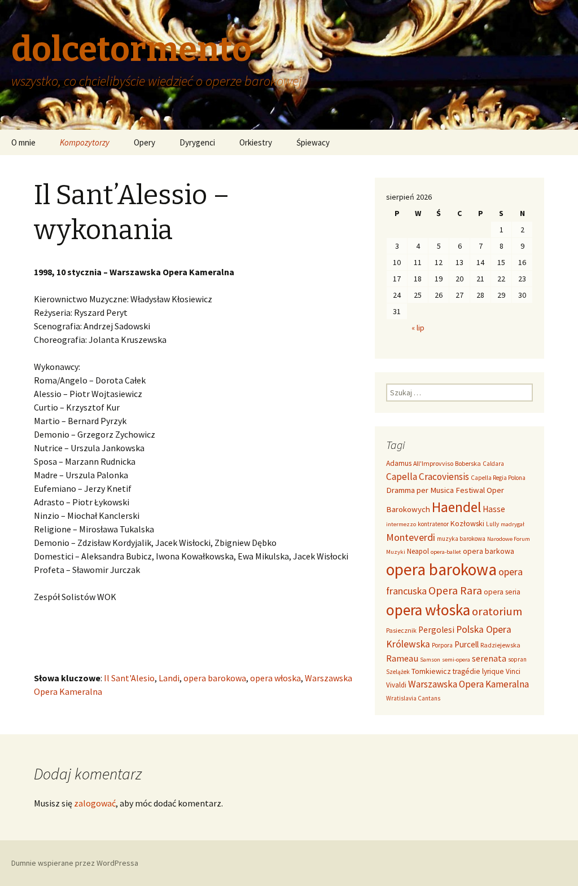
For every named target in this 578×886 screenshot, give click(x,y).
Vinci (513, 671)
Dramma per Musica (420, 489)
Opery (144, 142)
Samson (430, 659)
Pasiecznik (401, 630)
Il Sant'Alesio (129, 678)
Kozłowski (467, 523)
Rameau (402, 658)
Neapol (418, 551)
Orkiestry (255, 142)
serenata (489, 658)
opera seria (502, 592)
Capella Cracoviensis (427, 476)
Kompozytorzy (85, 142)
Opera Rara (455, 590)
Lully (492, 524)
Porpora (442, 645)
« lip (417, 328)
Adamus (398, 463)
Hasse (494, 509)
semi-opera (456, 659)
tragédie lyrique (478, 671)
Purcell (466, 644)
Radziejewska (500, 645)
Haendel (456, 507)
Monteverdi (410, 537)
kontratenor (433, 524)
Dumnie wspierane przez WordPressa (74, 863)
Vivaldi (396, 685)
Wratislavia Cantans (413, 698)
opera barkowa (488, 551)
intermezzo (401, 524)
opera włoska (275, 678)
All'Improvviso (433, 463)
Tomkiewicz (431, 671)
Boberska (468, 463)
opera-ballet (446, 552)
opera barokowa (214, 678)
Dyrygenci (197, 142)
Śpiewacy (313, 142)
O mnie (23, 142)
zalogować (95, 803)
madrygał (512, 524)
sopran (517, 659)
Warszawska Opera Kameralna (468, 684)
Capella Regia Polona (498, 478)
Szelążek (398, 672)
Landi (169, 678)
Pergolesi (436, 629)
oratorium (497, 611)
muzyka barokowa (461, 539)
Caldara (493, 464)
